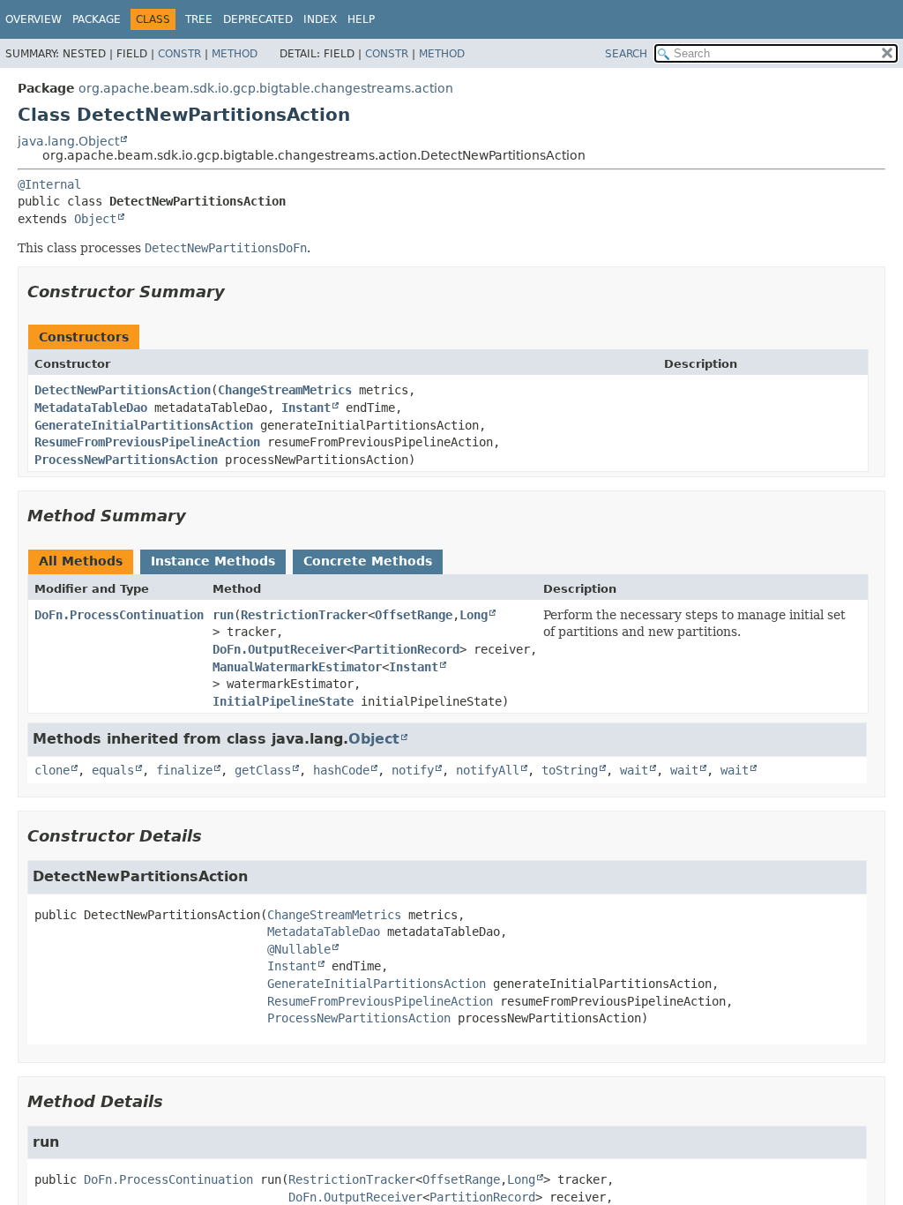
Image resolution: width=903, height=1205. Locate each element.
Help (361, 19)
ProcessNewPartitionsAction (126, 460)
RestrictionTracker (304, 615)
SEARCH (626, 54)
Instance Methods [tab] (213, 561)
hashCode (341, 770)
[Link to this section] (237, 291)
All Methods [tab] (81, 561)
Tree (199, 19)
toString (569, 770)
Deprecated (258, 19)
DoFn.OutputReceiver (280, 649)
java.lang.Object (68, 141)
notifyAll (487, 770)
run (223, 615)
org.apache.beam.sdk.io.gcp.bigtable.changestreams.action (265, 88)
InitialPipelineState (283, 701)
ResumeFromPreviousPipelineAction (147, 442)
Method (234, 54)
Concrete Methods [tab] (367, 561)
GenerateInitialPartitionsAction (143, 425)
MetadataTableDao (90, 407)
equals (113, 770)
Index (320, 19)
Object (95, 219)
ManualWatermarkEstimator (297, 667)
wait (634, 770)
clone (52, 770)
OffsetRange (413, 615)
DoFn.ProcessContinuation (119, 615)
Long (473, 615)
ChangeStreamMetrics (285, 390)
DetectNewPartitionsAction (122, 390)
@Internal (49, 184)
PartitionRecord (406, 649)
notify (413, 770)
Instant (306, 407)
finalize (184, 770)
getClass (263, 770)
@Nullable (299, 949)
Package (96, 19)
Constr (179, 54)
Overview (33, 19)
